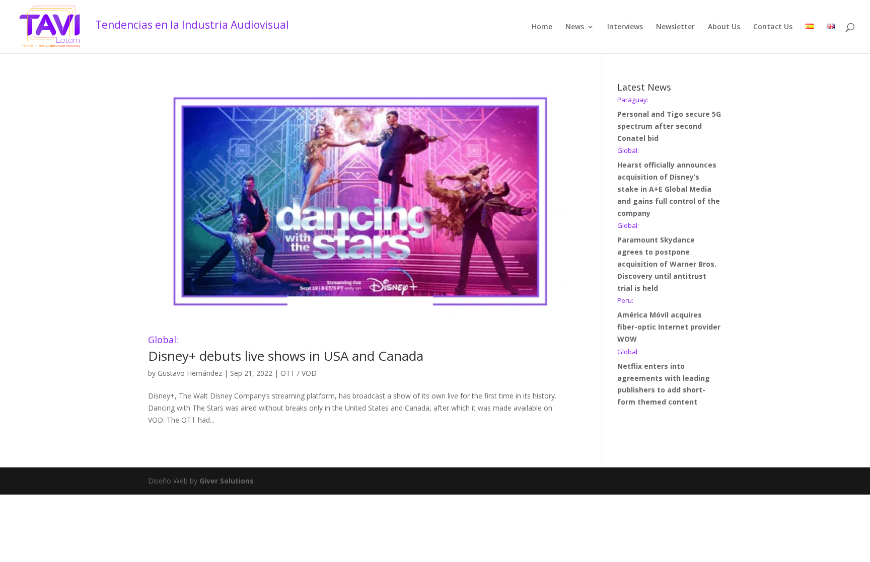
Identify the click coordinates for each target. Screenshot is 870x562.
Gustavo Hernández (190, 373)
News (574, 27)
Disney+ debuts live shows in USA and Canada (285, 350)
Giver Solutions (226, 481)
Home (542, 27)
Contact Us (772, 27)
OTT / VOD (298, 373)
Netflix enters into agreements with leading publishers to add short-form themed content (663, 378)
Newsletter (675, 27)
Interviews (625, 27)
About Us (724, 27)
